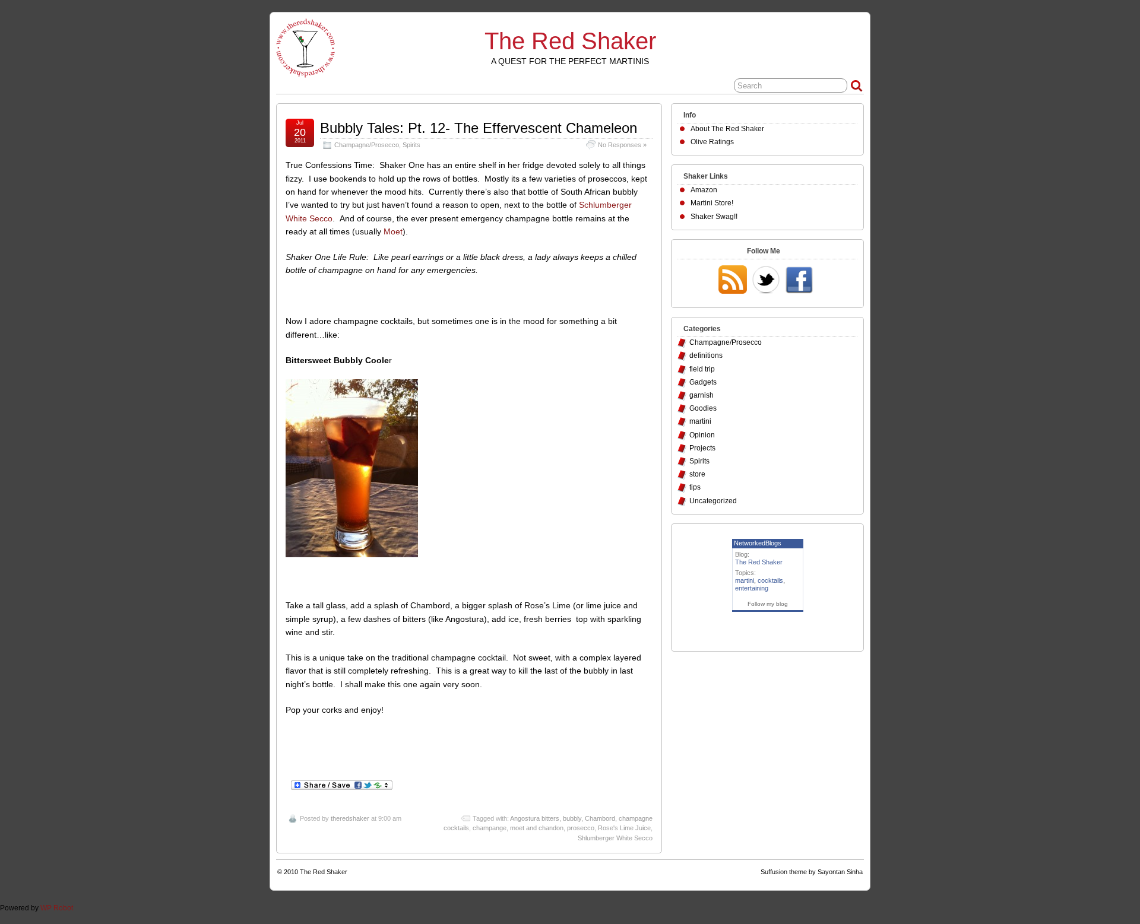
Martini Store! (712, 203)
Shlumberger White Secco (615, 838)
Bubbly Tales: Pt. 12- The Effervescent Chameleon (478, 128)
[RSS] (732, 280)
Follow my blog (768, 604)
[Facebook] (799, 280)
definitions (706, 355)
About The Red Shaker (727, 129)
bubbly (572, 818)
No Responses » (622, 144)
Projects (702, 448)
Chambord (600, 818)
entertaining (751, 588)
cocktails (770, 580)
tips (695, 487)
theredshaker (350, 818)
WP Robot (56, 908)
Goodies (703, 408)
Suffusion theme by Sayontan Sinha (812, 871)
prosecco (580, 827)
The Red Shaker (570, 41)
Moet (393, 231)
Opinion (702, 435)
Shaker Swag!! (714, 216)
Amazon (704, 190)
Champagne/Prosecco (366, 144)
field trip (702, 369)
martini (700, 421)
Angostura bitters (534, 818)
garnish (701, 395)
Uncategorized (713, 501)
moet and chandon (536, 827)
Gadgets (703, 382)
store (697, 474)
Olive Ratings (712, 142)
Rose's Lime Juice (624, 827)
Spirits (411, 144)
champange (489, 827)
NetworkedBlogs (757, 543)
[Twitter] (766, 280)
